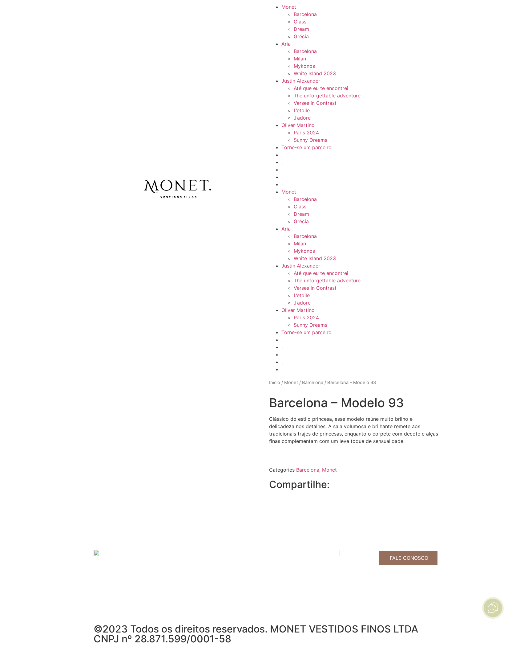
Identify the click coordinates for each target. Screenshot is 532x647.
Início (274, 382)
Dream (301, 29)
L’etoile (302, 110)
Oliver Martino (298, 125)
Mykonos (304, 66)
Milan (300, 58)
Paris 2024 (306, 132)
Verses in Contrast (315, 103)
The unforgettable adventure (327, 95)
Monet (288, 7)
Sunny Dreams (310, 140)
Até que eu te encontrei (321, 88)
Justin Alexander (300, 81)
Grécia (301, 36)
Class (300, 21)
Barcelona (305, 14)
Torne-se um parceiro (306, 147)
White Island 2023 (315, 73)
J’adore (302, 118)
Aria (286, 44)
